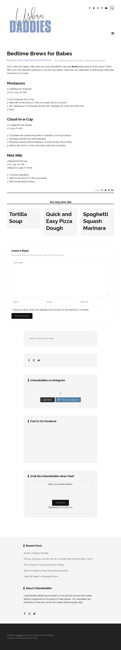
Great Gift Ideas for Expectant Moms (41, 576)
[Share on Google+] (112, 190)
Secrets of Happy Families (36, 553)
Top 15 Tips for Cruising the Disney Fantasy (44, 565)
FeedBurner (67, 507)
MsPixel (19, 635)
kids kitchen (79, 60)
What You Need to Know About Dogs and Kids (46, 571)
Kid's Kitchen (44, 60)
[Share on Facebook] (101, 190)
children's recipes (66, 60)
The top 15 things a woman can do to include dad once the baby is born (58, 559)
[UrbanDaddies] (30, 34)
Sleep (87, 60)
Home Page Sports (27, 60)
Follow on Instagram (70, 400)
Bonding (11, 60)
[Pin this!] (109, 190)
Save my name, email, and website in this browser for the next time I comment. (51, 310)
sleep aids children (97, 60)
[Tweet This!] (105, 190)
